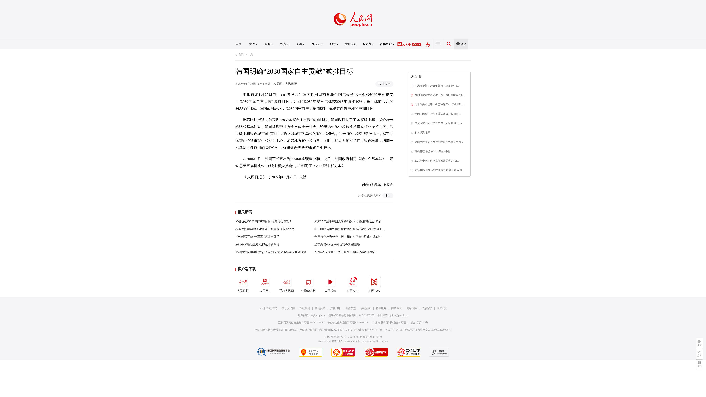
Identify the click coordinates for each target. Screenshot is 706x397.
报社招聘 (305, 308)
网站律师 (412, 308)
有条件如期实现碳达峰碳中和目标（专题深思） (266, 229)
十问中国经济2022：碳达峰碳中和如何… (438, 113)
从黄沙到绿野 (422, 132)
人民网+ (265, 290)
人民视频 (330, 290)
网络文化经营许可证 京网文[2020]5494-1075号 (326, 329)
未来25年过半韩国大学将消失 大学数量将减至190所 (347, 221)
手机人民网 (286, 290)
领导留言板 (308, 290)
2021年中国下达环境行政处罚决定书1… (437, 160)
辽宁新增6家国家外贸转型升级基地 (337, 244)
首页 (238, 44)
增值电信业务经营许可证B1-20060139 (348, 322)
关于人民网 (288, 308)
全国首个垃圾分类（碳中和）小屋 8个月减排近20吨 (347, 236)
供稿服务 (366, 308)
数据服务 (381, 308)
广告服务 (335, 308)
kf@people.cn (318, 315)
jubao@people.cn (399, 315)
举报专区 (351, 44)
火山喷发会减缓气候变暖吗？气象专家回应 (439, 142)
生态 (250, 54)
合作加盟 (350, 308)
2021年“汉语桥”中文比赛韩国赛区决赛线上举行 (345, 252)
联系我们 (442, 308)
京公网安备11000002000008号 (434, 329)
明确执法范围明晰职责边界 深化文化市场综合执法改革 (271, 252)
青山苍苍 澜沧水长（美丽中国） (433, 151)
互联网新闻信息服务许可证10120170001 (300, 322)
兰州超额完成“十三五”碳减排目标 (257, 236)
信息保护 (427, 308)
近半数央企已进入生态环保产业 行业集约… (439, 104)
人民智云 (352, 290)
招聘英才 (320, 308)
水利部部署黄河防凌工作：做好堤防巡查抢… (440, 95)
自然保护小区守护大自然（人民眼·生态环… (439, 123)
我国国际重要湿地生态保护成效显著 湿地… (440, 170)
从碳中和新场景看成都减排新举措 (257, 244)
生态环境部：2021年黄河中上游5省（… (437, 85)
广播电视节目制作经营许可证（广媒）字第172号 (400, 322)
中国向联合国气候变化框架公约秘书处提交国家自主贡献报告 (354, 229)
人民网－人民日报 (285, 83)
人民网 (240, 54)
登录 (463, 44)
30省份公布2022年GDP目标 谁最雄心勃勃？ (263, 221)
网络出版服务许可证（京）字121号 (374, 329)
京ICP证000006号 (406, 329)
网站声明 (396, 308)
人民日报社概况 (268, 308)
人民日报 (243, 290)
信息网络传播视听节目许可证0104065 (276, 329)
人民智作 (374, 290)
